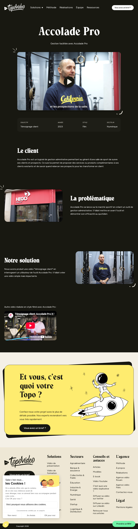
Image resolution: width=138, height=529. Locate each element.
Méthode (51, 7)
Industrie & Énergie (75, 488)
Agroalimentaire (77, 463)
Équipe (80, 7)
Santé (73, 499)
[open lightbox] (69, 82)
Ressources (93, 7)
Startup (73, 504)
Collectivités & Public (77, 476)
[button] (36, 7)
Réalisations (66, 7)
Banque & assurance (75, 469)
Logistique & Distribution (76, 510)
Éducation (75, 482)
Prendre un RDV (123, 524)
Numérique (75, 494)
